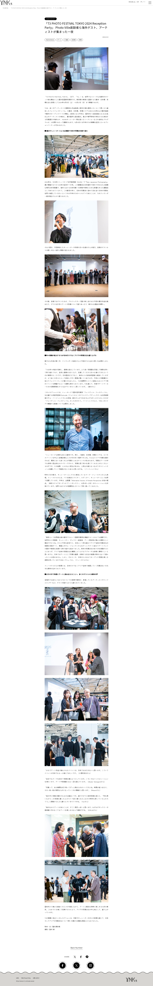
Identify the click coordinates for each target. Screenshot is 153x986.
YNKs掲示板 (5, 8)
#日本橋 (73, 40)
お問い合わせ (36, 978)
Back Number (76, 948)
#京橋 (80, 40)
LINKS (17, 978)
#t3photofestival (50, 40)
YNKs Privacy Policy (26, 978)
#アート (59, 40)
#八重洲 (66, 40)
